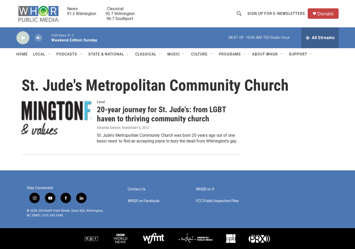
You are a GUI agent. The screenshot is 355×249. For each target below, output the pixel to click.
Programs (230, 54)
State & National (106, 54)
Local (39, 54)
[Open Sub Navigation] (49, 54)
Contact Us (137, 189)
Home (22, 54)
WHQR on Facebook (144, 201)
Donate (325, 13)
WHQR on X (205, 189)
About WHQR (265, 54)
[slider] (47, 37)
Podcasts (66, 54)
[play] (23, 38)
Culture (199, 54)
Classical (145, 54)
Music (173, 54)
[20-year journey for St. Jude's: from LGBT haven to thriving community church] (57, 119)
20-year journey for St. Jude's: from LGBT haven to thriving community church (161, 114)
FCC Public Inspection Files (217, 201)
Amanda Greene (108, 128)
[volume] (38, 38)
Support (298, 54)
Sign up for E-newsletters (276, 13)
